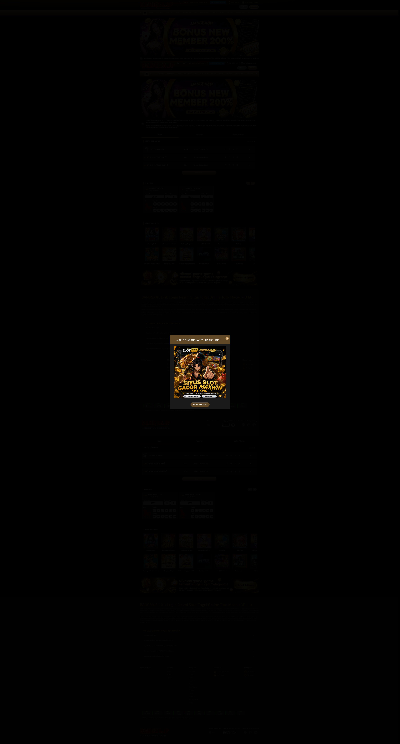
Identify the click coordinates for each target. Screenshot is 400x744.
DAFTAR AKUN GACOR (200, 404)
